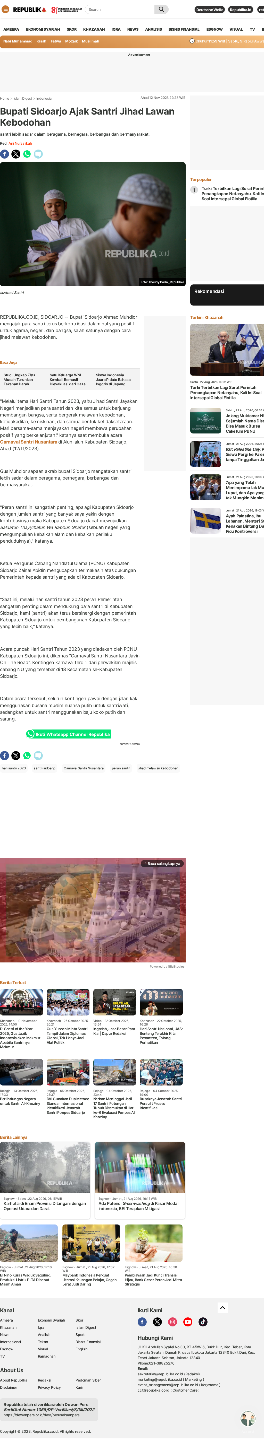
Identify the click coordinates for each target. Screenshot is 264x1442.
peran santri (121, 768)
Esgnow (6, 1349)
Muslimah (90, 41)
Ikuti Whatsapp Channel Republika (73, 734)
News (5, 1334)
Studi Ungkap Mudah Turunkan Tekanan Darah (19, 379)
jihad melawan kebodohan (158, 768)
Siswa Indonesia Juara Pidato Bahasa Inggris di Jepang (113, 379)
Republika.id (240, 9)
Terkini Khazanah (207, 317)
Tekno (43, 1342)
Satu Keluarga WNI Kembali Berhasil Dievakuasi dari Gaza (68, 379)
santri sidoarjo (44, 768)
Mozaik (71, 41)
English (81, 1349)
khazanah (94, 29)
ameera (11, 29)
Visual (43, 1349)
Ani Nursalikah (20, 143)
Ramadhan (46, 1356)
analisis (153, 29)
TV (252, 29)
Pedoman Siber (88, 1380)
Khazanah (8, 1327)
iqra (116, 29)
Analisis (44, 1334)
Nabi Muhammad (17, 41)
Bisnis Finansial (184, 29)
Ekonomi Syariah (43, 29)
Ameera (6, 1320)
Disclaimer (8, 1387)
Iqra (41, 1327)
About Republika (13, 1380)
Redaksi (44, 1380)
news (132, 29)
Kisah (41, 41)
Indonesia (43, 98)
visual (236, 29)
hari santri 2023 (14, 768)
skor (71, 29)
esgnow (215, 29)
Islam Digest (23, 98)
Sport (80, 1334)
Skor (79, 1320)
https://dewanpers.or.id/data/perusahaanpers (42, 1415)
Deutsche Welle (209, 9)
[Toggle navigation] (5, 9)
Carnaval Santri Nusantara (29, 442)
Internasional (10, 1342)
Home (4, 98)
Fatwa (56, 41)
